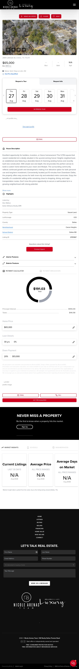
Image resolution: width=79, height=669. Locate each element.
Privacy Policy (48, 666)
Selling (39, 525)
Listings (40, 519)
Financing (39, 528)
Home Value (39, 531)
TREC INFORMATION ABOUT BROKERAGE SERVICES (39, 647)
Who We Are (39, 534)
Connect (39, 537)
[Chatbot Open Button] (73, 663)
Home (39, 516)
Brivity (11, 666)
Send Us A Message (39, 583)
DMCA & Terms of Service (62, 666)
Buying (39, 522)
